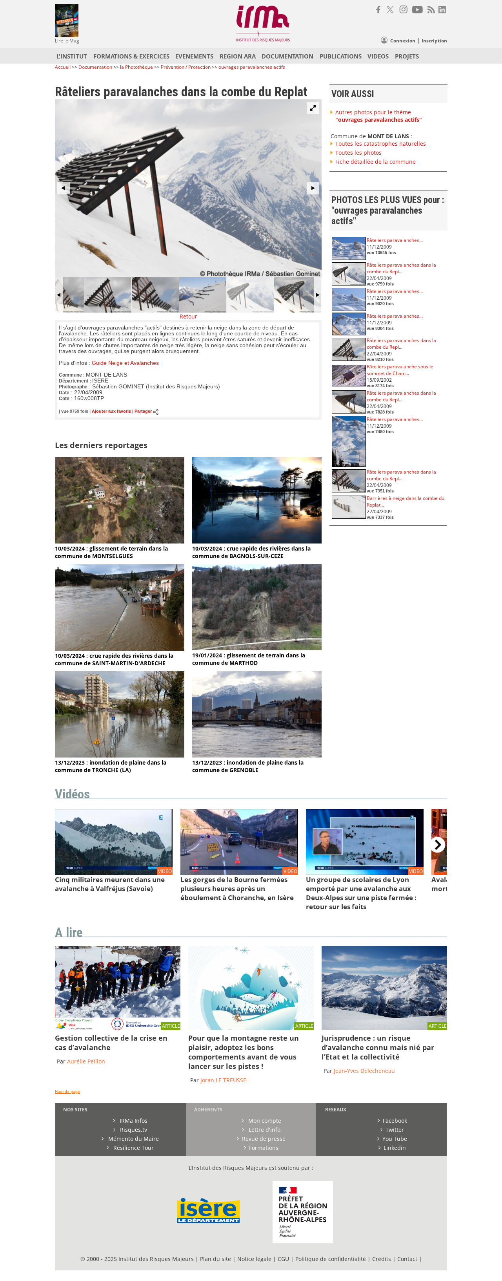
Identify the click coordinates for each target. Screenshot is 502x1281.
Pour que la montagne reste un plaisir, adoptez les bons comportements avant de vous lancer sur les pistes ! (243, 1052)
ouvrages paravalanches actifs (251, 67)
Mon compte (264, 1120)
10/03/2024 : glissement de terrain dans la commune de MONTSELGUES (111, 552)
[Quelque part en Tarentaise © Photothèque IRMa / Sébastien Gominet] (384, 1028)
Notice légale (254, 1259)
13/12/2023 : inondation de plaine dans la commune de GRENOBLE (248, 766)
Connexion (402, 40)
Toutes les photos (358, 152)
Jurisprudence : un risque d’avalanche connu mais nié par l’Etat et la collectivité (378, 1047)
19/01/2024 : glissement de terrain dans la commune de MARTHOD (248, 658)
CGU (283, 1259)
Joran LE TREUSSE (223, 1080)
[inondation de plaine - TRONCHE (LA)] (119, 755)
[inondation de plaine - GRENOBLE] (257, 755)
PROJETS (407, 56)
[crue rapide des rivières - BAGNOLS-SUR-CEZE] (257, 541)
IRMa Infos (132, 1120)
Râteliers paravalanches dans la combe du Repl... (401, 268)
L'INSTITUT (71, 56)
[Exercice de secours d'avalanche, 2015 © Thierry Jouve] (117, 1028)
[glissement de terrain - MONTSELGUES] (119, 541)
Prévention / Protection (186, 67)
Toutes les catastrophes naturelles (380, 143)
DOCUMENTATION (287, 56)
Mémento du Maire (133, 1138)
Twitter (395, 1129)
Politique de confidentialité (330, 1259)
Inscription (434, 40)
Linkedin (395, 1147)
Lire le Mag (67, 40)
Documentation (95, 67)
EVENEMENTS (194, 56)
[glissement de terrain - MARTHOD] (257, 648)
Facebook (395, 1120)
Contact (408, 1259)
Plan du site (215, 1259)
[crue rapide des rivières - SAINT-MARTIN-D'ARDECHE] (119, 648)
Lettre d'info (263, 1129)
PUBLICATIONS (341, 56)
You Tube (394, 1138)
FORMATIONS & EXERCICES (131, 56)
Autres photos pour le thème (378, 115)
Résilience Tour (133, 1147)
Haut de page (67, 1091)
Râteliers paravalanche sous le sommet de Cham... (400, 370)
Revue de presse (264, 1138)
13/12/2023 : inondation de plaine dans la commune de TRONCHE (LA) (110, 766)
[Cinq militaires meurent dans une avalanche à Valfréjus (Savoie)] (114, 873)
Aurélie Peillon (86, 1061)
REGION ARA (238, 56)
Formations (263, 1147)
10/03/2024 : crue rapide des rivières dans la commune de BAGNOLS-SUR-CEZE (251, 552)
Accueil (63, 67)
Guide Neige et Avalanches (125, 363)
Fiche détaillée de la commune (375, 161)
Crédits (381, 1259)
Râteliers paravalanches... (395, 240)
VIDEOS (378, 56)
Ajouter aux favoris (111, 411)
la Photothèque (137, 67)
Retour (188, 316)
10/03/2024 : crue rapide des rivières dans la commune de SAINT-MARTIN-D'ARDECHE (114, 659)
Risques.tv (132, 1129)
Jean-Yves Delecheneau (364, 1070)
